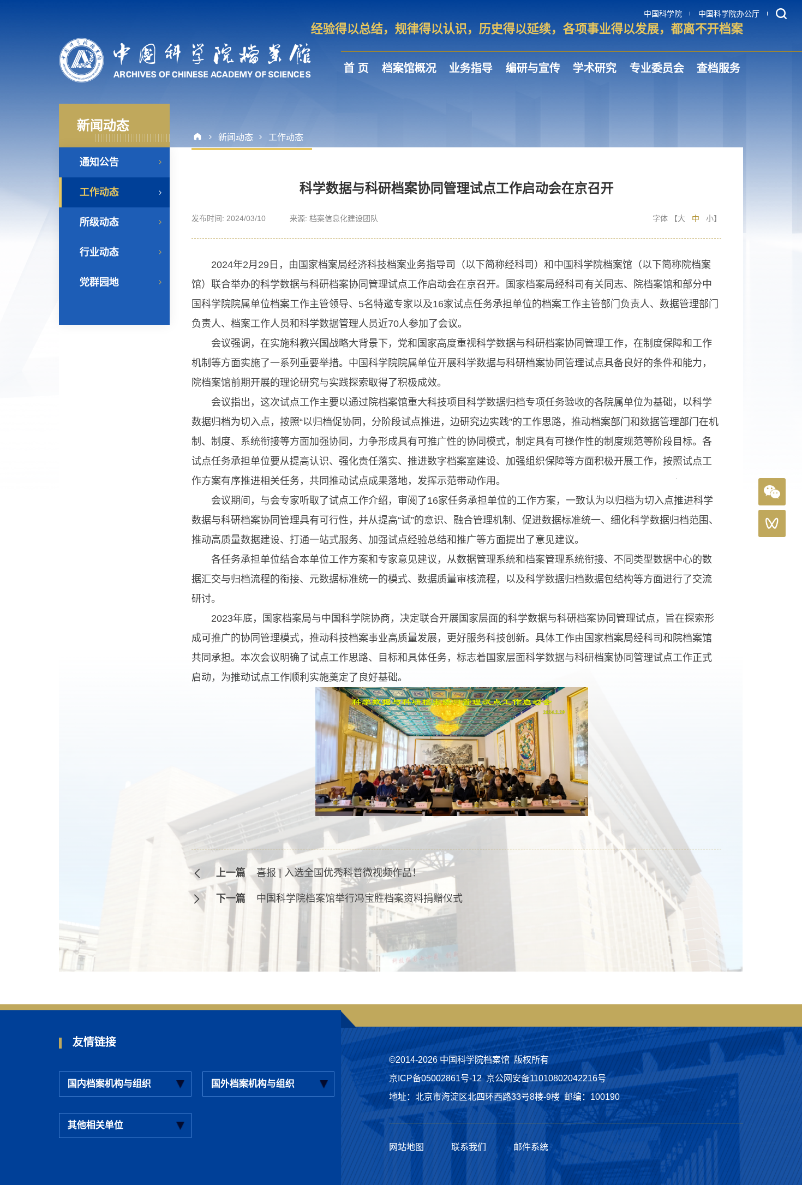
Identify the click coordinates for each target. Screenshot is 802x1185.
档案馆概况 (409, 68)
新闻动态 (235, 137)
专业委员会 (657, 68)
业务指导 (471, 68)
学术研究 (595, 68)
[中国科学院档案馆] (185, 60)
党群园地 (99, 282)
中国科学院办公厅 (728, 13)
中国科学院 (663, 13)
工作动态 (99, 192)
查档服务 (718, 68)
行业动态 (99, 252)
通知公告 (99, 162)
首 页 (356, 68)
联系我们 (468, 1147)
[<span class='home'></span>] (201, 137)
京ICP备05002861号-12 (435, 1078)
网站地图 (406, 1147)
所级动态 (99, 222)
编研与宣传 (533, 68)
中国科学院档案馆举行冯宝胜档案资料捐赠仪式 (359, 898)
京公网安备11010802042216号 (546, 1078)
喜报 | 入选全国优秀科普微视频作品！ (339, 872)
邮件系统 (530, 1147)
